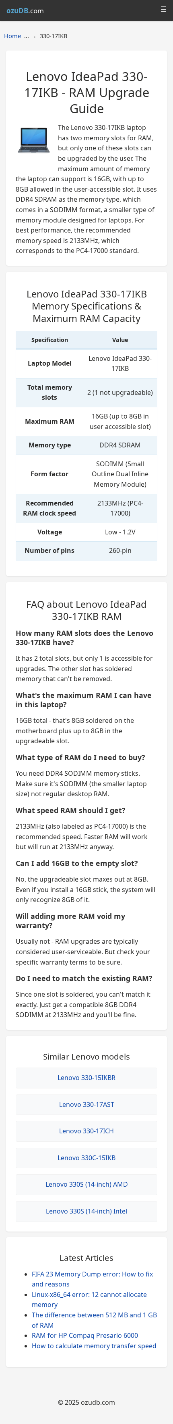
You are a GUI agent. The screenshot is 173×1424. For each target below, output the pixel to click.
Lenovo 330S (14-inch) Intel (86, 1211)
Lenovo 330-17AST (86, 1104)
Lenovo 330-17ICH (86, 1131)
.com (25, 10)
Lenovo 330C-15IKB (86, 1157)
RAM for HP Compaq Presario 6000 (85, 1335)
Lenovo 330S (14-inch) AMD (86, 1184)
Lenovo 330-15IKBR (86, 1077)
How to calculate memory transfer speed (94, 1345)
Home (12, 36)
